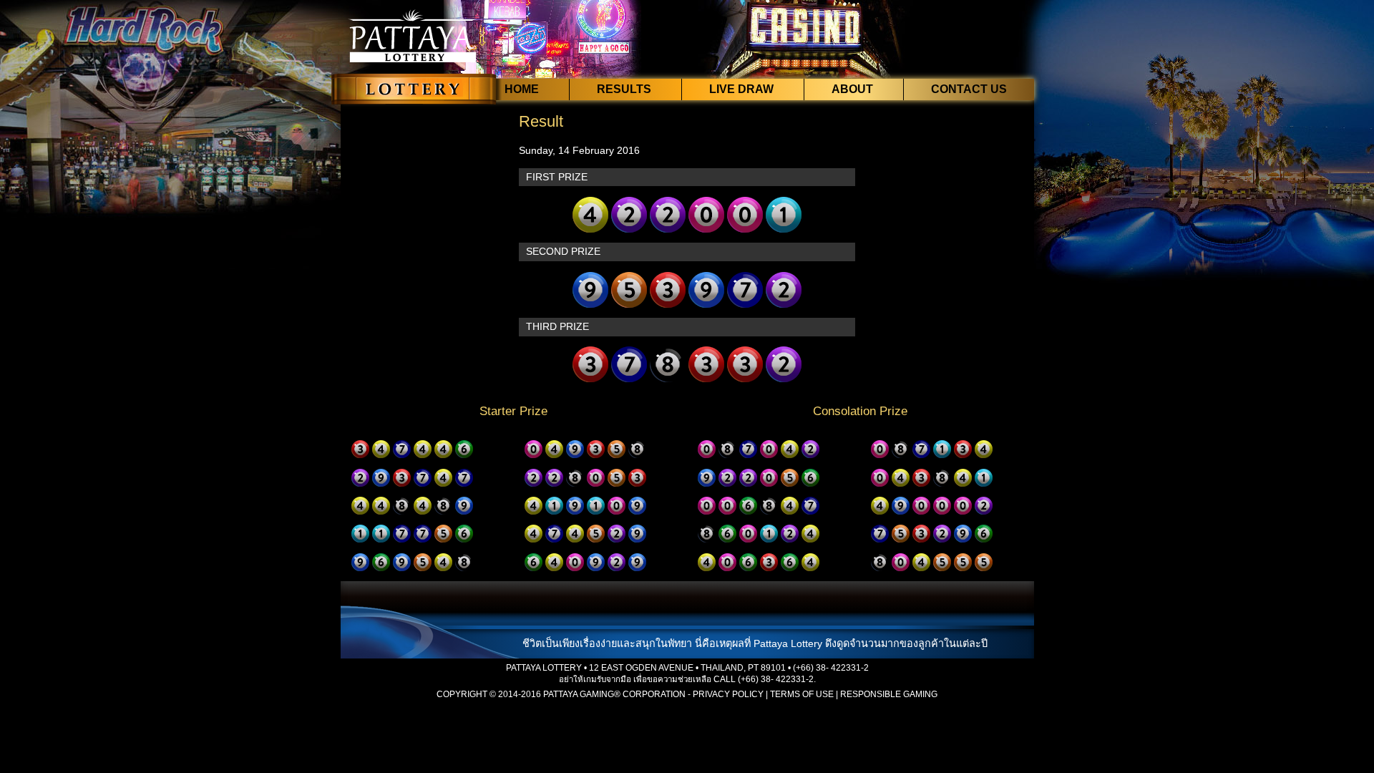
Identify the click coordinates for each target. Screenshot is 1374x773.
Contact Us (969, 89)
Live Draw (741, 89)
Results (624, 89)
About (852, 89)
